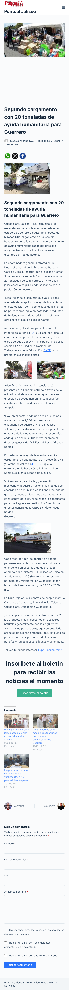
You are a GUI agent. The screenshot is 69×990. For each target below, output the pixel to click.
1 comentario (11, 144)
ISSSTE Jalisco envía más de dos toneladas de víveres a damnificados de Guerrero (45, 736)
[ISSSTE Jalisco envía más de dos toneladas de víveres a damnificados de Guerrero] (45, 721)
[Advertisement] (34, 84)
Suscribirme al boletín (34, 693)
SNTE (47, 350)
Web (6, 875)
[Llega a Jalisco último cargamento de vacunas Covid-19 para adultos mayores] (16, 761)
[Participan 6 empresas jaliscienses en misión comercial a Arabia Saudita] (16, 721)
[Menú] (63, 7)
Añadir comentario (16, 891)
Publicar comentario (20, 964)
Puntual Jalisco (20, 11)
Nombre (10, 843)
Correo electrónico (16, 859)
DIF (34, 332)
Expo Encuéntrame (50, 650)
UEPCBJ (36, 464)
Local (57, 141)
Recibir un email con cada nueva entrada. (33, 955)
